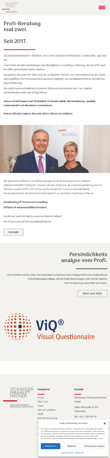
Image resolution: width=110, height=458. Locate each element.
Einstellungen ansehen (94, 446)
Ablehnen (71, 446)
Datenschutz (80, 452)
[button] (104, 423)
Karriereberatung (47, 418)
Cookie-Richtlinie (67, 452)
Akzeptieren (50, 446)
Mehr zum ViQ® (92, 294)
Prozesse (67, 189)
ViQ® (40, 414)
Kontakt (14, 232)
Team (40, 406)
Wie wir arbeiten (47, 410)
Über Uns (43, 402)
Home (41, 398)
